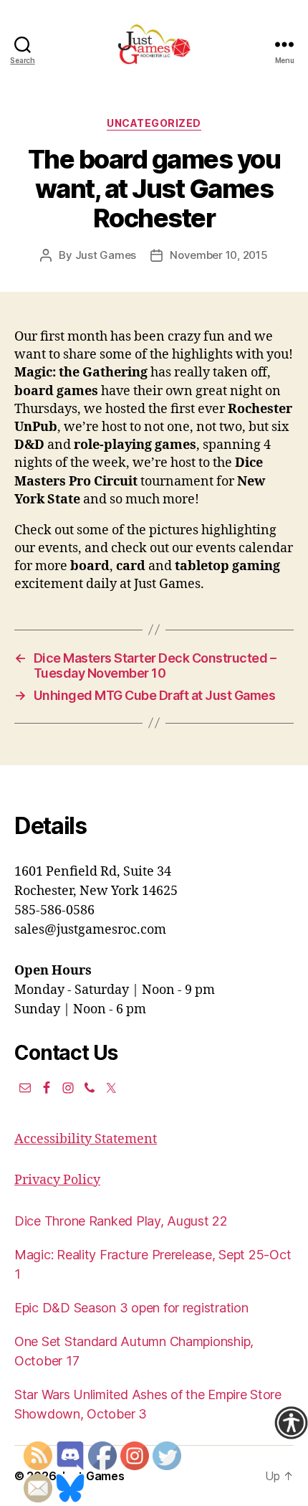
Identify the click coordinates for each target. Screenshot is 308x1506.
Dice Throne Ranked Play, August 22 (121, 1220)
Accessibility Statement (85, 1139)
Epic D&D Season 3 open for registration (131, 1307)
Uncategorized (154, 123)
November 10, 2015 (219, 255)
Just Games (105, 255)
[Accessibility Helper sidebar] (291, 1423)
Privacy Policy (57, 1180)
